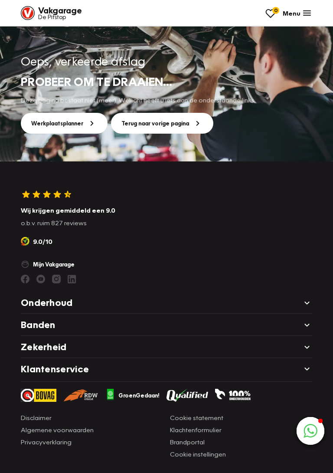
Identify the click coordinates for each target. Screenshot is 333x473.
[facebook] (25, 279)
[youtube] (40, 279)
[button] (310, 431)
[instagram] (56, 279)
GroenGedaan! (139, 395)
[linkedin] (72, 279)
